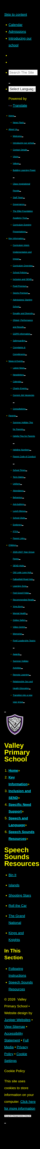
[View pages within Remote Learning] (30, 675)
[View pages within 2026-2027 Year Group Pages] (19, 559)
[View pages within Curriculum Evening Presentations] (27, 232)
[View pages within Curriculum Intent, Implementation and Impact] (20, 259)
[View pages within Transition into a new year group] (24, 702)
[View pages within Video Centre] (26, 627)
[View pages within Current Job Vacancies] (14, 402)
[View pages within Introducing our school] (35, 143)
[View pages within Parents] (17, 416)
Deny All (27, 1116)
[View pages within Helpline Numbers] (30, 450)
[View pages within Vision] (19, 157)
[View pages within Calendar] (22, 382)
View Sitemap (14, 1027)
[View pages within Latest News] (25, 368)
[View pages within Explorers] (22, 525)
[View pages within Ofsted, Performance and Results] (25, 327)
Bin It (12, 875)
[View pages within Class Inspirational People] (20, 191)
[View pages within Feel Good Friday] (30, 593)
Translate (20, 105)
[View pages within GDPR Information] (31, 334)
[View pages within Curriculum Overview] (33, 266)
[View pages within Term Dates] (24, 477)
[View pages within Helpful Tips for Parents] (14, 443)
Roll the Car (18, 906)
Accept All (8, 1116)
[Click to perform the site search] (9, 83)
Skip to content (15, 14)
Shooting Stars (20, 895)
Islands (14, 885)
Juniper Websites (17, 1020)
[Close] (5, 1123)
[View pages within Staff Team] (24, 198)
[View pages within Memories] (23, 634)
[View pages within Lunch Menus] (26, 511)
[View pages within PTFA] (19, 532)
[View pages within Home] (15, 116)
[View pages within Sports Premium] (29, 293)
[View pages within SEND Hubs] (25, 566)
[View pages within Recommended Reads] (35, 600)
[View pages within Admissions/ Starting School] (20, 307)
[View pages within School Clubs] (26, 518)
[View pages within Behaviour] (23, 498)
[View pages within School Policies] (28, 273)
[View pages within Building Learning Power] (14, 177)
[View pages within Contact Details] (28, 150)
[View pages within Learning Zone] (27, 586)
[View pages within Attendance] (24, 491)
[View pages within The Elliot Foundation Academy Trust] (28, 218)
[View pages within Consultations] (26, 409)
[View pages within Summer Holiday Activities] (22, 668)
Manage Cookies (18, 1116)
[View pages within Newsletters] (25, 375)
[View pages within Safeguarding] (26, 341)
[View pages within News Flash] (24, 123)
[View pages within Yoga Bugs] (24, 607)
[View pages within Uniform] (21, 484)
